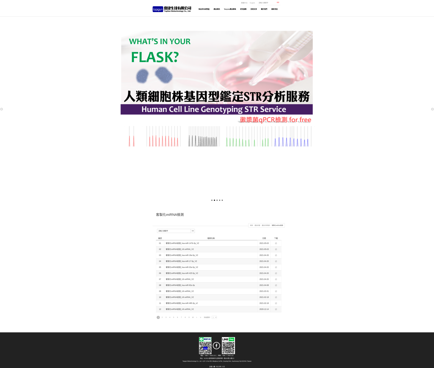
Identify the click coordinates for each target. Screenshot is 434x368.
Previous (1, 109)
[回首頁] (173, 9)
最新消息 (274, 9)
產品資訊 (217, 9)
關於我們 (264, 9)
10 (193, 317)
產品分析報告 (266, 225)
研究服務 (243, 9)
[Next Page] (196, 317)
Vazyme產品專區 (230, 9)
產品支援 (257, 225)
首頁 (251, 225)
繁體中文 (244, 3)
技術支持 (254, 9)
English (252, 3)
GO (193, 231)
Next (432, 109)
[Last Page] (200, 317)
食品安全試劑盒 (204, 9)
